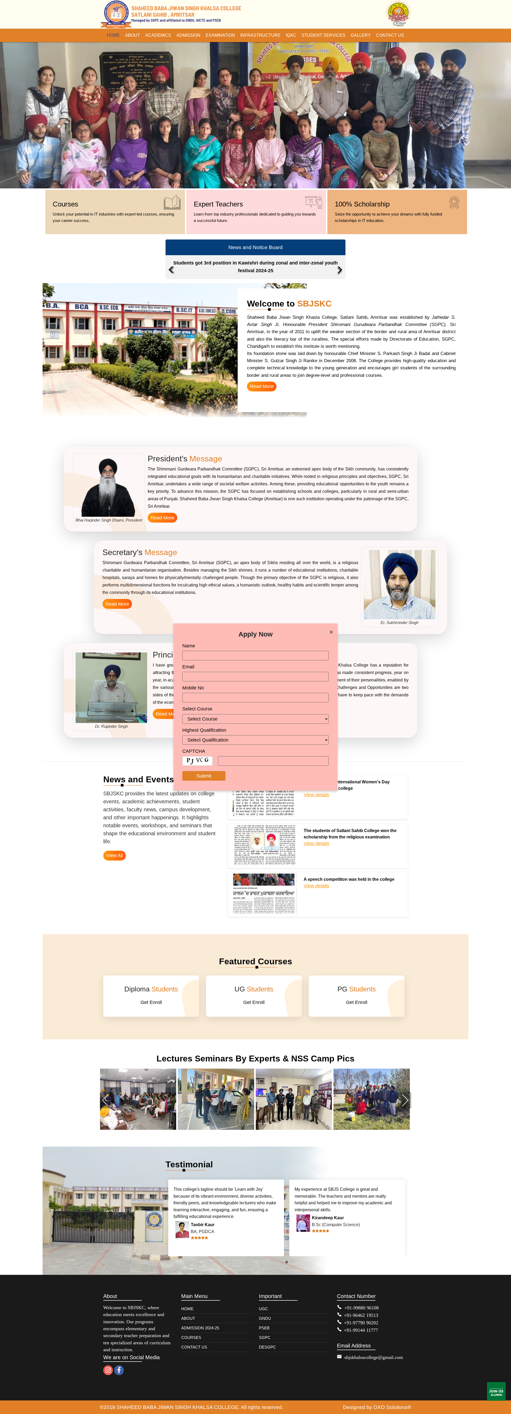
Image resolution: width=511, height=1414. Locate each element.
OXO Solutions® (392, 1407)
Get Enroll (151, 1002)
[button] (236, 185)
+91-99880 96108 (361, 1307)
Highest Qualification (204, 730)
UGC (263, 1308)
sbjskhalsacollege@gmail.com (373, 1357)
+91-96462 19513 (361, 1315)
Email (188, 666)
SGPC (264, 1337)
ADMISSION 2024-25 (200, 1328)
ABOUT (188, 1318)
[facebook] (119, 1370)
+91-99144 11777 (361, 1330)
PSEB (264, 1328)
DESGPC (267, 1347)
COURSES (191, 1337)
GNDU (265, 1318)
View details (316, 794)
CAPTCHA (193, 751)
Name (188, 645)
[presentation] (172, 263)
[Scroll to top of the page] (503, 1410)
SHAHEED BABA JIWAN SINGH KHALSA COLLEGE (177, 1407)
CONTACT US (194, 1347)
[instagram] (108, 1370)
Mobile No (193, 688)
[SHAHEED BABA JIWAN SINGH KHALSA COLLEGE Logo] (172, 14)
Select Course (197, 709)
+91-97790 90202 (361, 1322)
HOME (187, 1308)
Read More (262, 386)
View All (114, 855)
